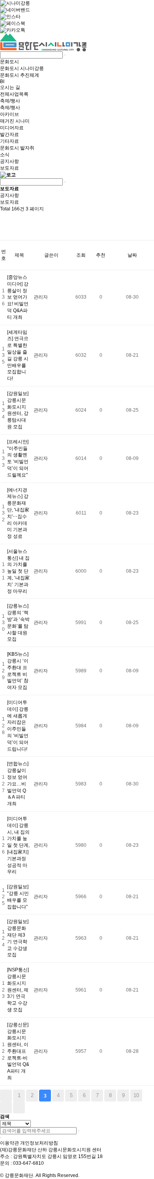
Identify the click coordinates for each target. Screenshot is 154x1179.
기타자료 (9, 141)
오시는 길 (10, 87)
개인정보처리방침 (39, 1143)
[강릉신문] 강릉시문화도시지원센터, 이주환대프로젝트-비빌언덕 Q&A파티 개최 (18, 1051)
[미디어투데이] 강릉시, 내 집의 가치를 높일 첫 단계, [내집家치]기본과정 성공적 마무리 (18, 845)
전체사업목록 (14, 94)
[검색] (78, 1131)
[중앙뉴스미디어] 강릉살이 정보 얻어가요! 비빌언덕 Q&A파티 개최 (17, 297)
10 (136, 1095)
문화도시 (9, 61)
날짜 (132, 255)
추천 (100, 255)
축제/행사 (10, 101)
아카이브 (9, 114)
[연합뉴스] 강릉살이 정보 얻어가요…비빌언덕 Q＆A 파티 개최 (17, 783)
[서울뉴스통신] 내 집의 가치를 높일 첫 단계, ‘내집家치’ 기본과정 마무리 (18, 571)
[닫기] (1, 1137)
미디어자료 (12, 128)
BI (2, 81)
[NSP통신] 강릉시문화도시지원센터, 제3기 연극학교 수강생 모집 (18, 989)
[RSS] (4, 219)
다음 (6, 1107)
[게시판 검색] (4, 233)
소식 (4, 154)
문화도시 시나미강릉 (22, 68)
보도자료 (9, 168)
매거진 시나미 (15, 121)
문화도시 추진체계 (19, 75)
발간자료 (9, 134)
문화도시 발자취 (17, 148)
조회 (81, 255)
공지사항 (9, 161)
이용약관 (9, 1143)
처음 (6, 1095)
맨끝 (19, 1107)
